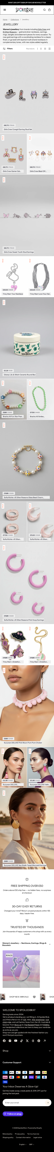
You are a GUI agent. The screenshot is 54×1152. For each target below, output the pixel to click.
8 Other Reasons (10, 32)
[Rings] (21, 969)
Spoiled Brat (22, 1128)
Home (5, 19)
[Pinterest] (38, 1040)
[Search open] (44, 10)
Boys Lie (18, 1025)
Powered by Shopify (35, 1128)
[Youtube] (15, 1040)
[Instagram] (10, 1040)
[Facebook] (4, 1040)
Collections (15, 19)
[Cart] (49, 10)
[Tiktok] (21, 1040)
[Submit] (48, 1102)
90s (33, 1019)
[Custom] (44, 1040)
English (22, 1144)
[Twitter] (27, 1040)
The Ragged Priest (32, 1025)
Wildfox (46, 1025)
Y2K (24, 1019)
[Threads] (33, 1040)
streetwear (40, 1019)
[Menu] (4, 9)
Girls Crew (42, 29)
